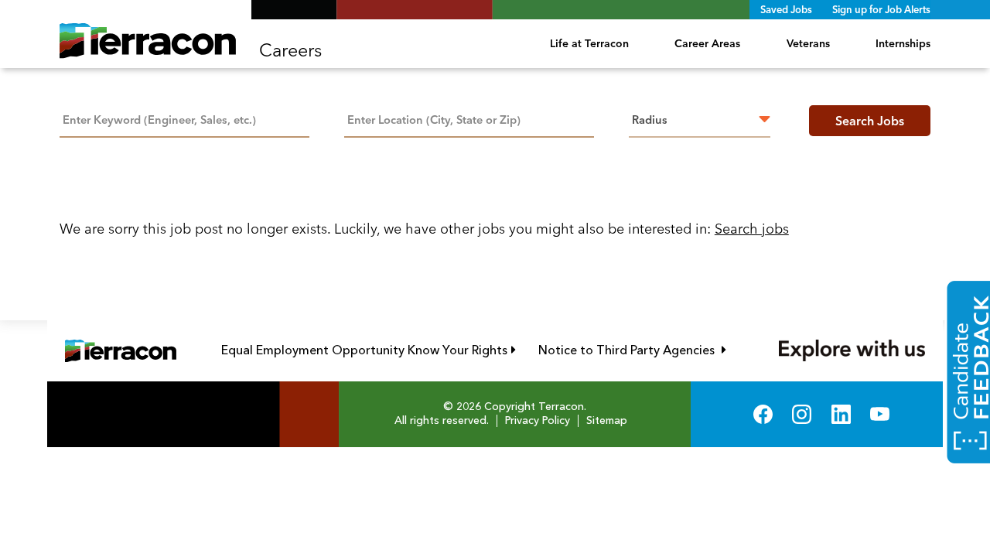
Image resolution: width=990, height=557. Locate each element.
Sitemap (606, 420)
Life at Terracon (589, 43)
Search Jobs (869, 120)
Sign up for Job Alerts (881, 9)
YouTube (879, 414)
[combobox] (469, 118)
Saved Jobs (786, 9)
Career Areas (707, 43)
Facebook (763, 414)
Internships (903, 43)
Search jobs (752, 228)
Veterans (808, 43)
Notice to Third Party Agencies (632, 350)
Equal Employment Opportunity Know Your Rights (368, 350)
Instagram (801, 414)
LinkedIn (841, 414)
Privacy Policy (537, 420)
